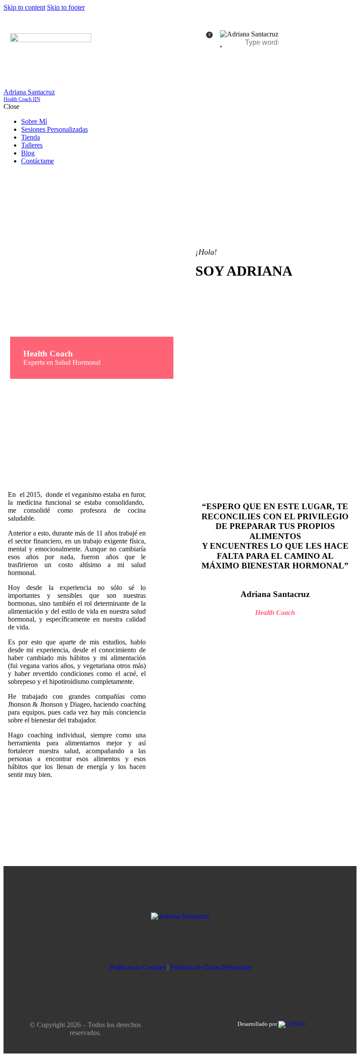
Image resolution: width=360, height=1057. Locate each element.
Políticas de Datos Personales (210, 967)
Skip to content (24, 7)
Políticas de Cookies (137, 967)
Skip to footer (66, 7)
